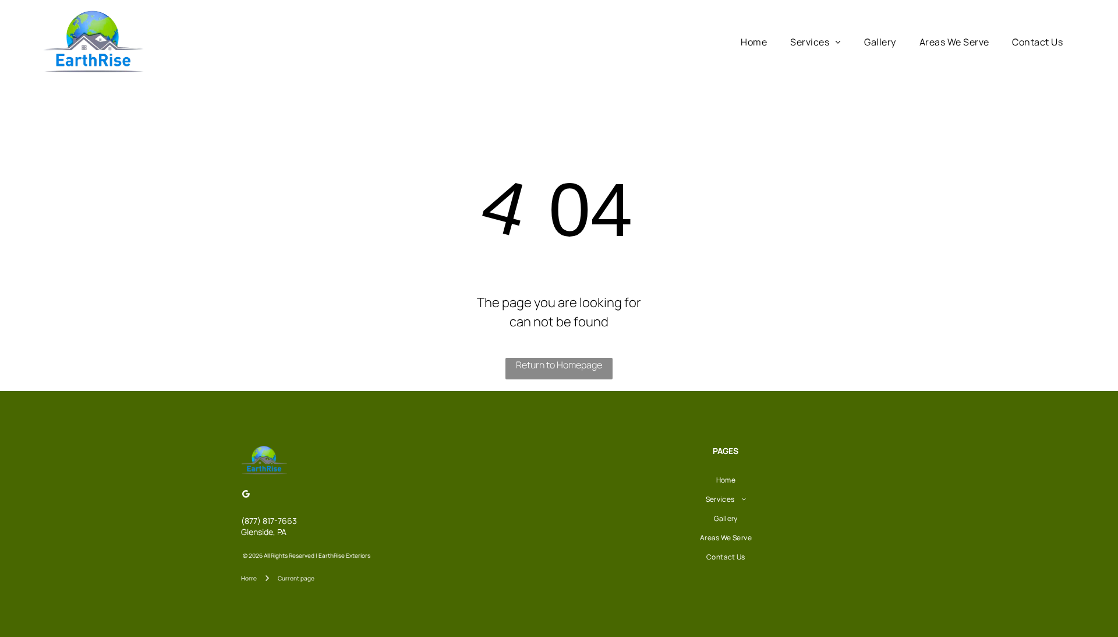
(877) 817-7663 (269, 520)
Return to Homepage (559, 364)
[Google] (245, 495)
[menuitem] (754, 42)
